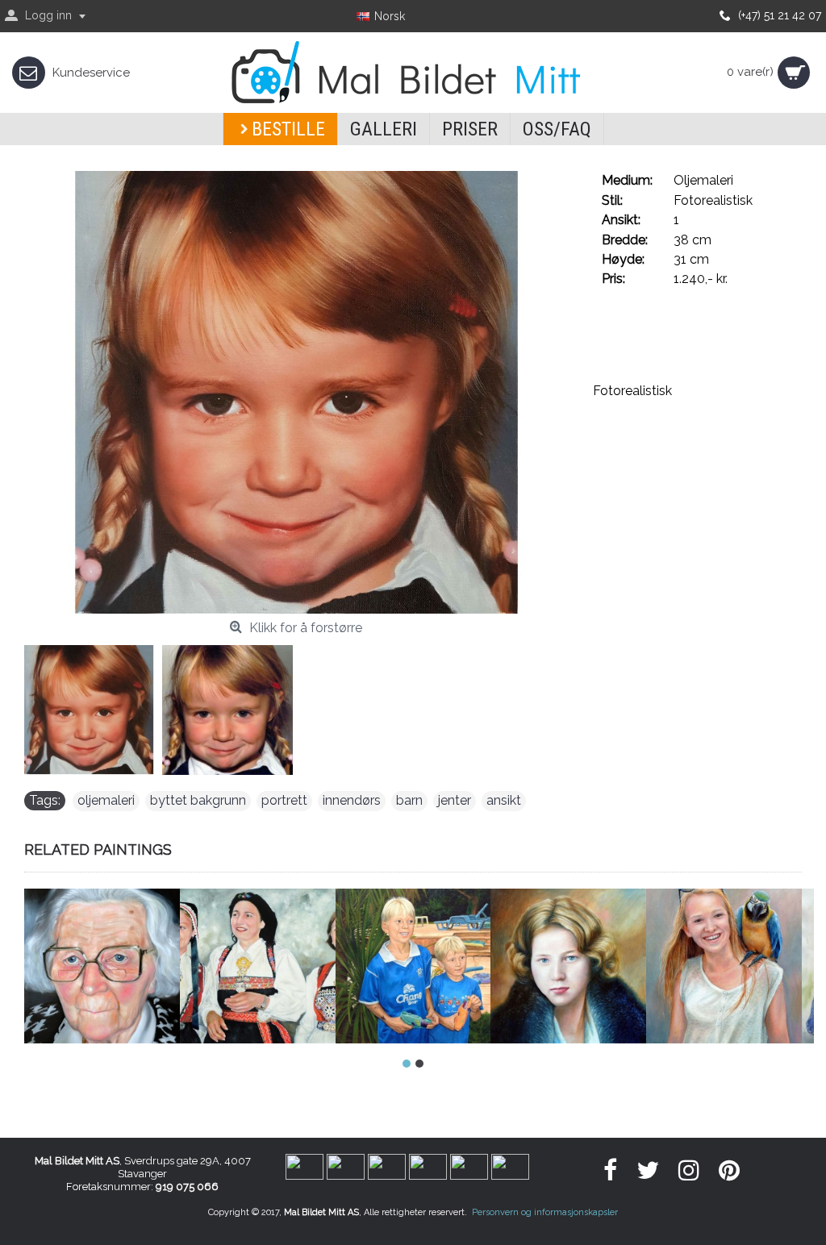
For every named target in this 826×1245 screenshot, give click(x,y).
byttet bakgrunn (198, 800)
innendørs (352, 800)
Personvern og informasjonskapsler (545, 1212)
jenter (454, 800)
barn (409, 800)
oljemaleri (106, 800)
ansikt (503, 800)
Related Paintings (98, 849)
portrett (284, 800)
